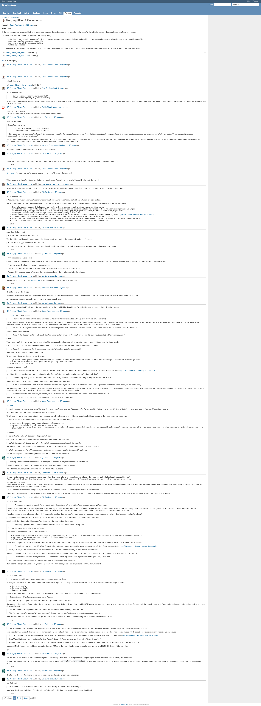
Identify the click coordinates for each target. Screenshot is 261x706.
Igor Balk (45, 117)
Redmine (124, 704)
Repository (78, 13)
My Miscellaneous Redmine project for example (136, 215)
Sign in (249, 1)
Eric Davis (45, 153)
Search (210, 5)
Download (17, 13)
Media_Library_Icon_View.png (16, 52)
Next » (26, 698)
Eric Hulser (11, 173)
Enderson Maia (47, 288)
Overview (6, 13)
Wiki (60, 13)
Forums (68, 13)
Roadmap (36, 13)
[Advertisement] (222, 57)
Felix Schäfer (46, 88)
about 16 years (28, 25)
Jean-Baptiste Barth (49, 184)
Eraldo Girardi (46, 107)
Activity (27, 13)
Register (256, 1)
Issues (45, 13)
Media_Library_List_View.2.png (17, 55)
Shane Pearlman (16, 25)
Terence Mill (46, 473)
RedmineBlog (35, 280)
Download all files (205, 52)
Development (13, 17)
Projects (9, 1)
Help (14, 1)
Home (3, 1)
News (53, 13)
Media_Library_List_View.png (21, 85)
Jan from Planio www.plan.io (52, 145)
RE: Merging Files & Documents (19, 65)
